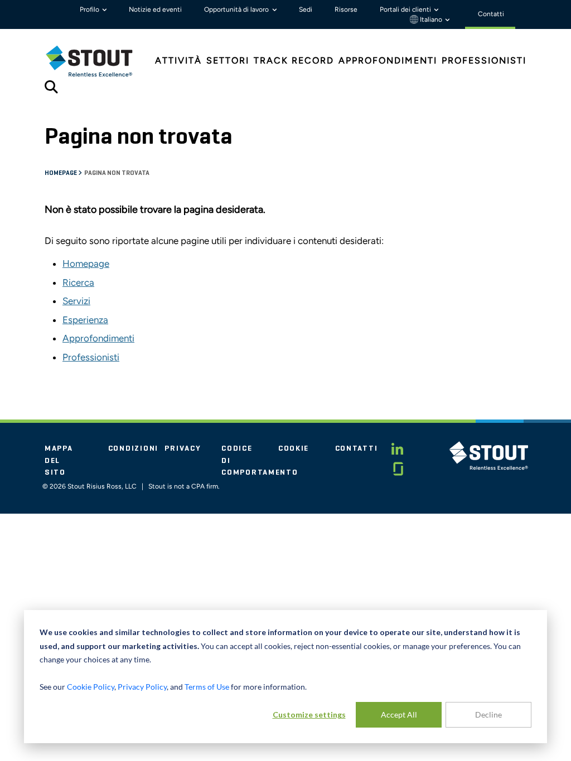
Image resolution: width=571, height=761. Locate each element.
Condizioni (133, 448)
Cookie (293, 448)
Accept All (399, 714)
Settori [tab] (227, 60)
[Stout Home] (98, 61)
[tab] (98, 61)
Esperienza (85, 319)
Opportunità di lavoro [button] (237, 9)
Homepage (61, 173)
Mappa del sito (59, 460)
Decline (488, 714)
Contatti (356, 448)
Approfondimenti (98, 338)
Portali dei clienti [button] (406, 9)
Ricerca (78, 282)
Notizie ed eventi (155, 9)
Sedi (305, 9)
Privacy (182, 448)
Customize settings (309, 714)
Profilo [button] (90, 9)
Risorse (346, 9)
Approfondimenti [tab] (387, 60)
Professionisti (90, 357)
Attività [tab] (178, 60)
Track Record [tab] (294, 60)
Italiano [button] (431, 19)
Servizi (76, 300)
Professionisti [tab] (484, 60)
